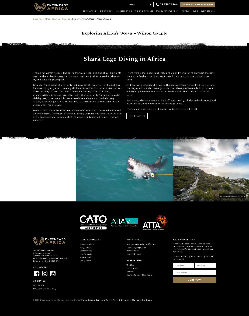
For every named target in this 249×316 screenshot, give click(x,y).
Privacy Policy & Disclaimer (118, 300)
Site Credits (147, 300)
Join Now (194, 280)
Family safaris (85, 261)
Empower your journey (136, 248)
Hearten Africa (132, 251)
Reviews (129, 272)
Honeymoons (85, 257)
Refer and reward (133, 254)
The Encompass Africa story (44, 289)
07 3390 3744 (168, 4)
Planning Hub (132, 268)
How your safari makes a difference (141, 244)
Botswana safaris (87, 244)
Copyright (100, 300)
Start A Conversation (197, 4)
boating (150, 109)
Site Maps (136, 300)
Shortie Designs (88, 300)
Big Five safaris (86, 254)
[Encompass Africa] (53, 7)
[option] (124, 169)
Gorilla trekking (86, 251)
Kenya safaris (85, 248)
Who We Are (38, 285)
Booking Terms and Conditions (139, 275)
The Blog (130, 265)
